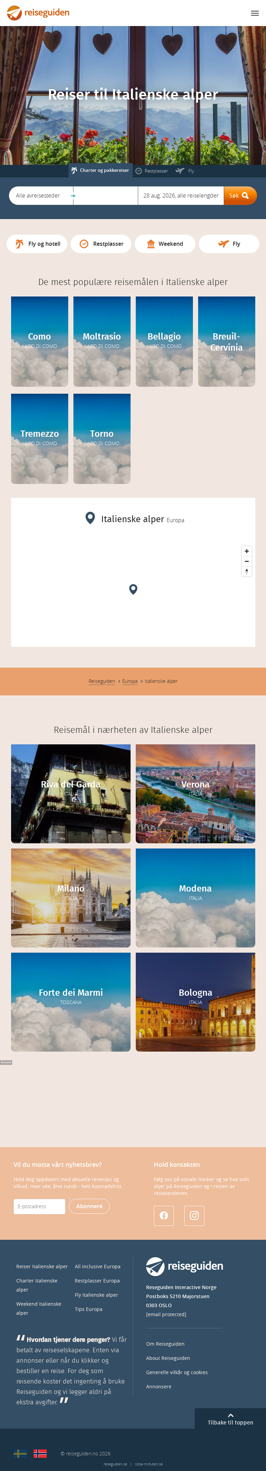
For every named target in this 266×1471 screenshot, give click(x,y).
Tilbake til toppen (230, 1423)
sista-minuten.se (149, 1464)
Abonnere (89, 1206)
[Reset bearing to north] (247, 571)
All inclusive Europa (98, 1267)
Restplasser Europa (97, 1281)
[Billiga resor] (20, 1453)
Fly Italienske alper (96, 1295)
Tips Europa (89, 1309)
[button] (41, 195)
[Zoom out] (247, 561)
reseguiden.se (115, 1464)
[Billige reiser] (40, 1453)
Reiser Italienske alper (42, 1267)
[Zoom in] (247, 551)
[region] (133, 595)
